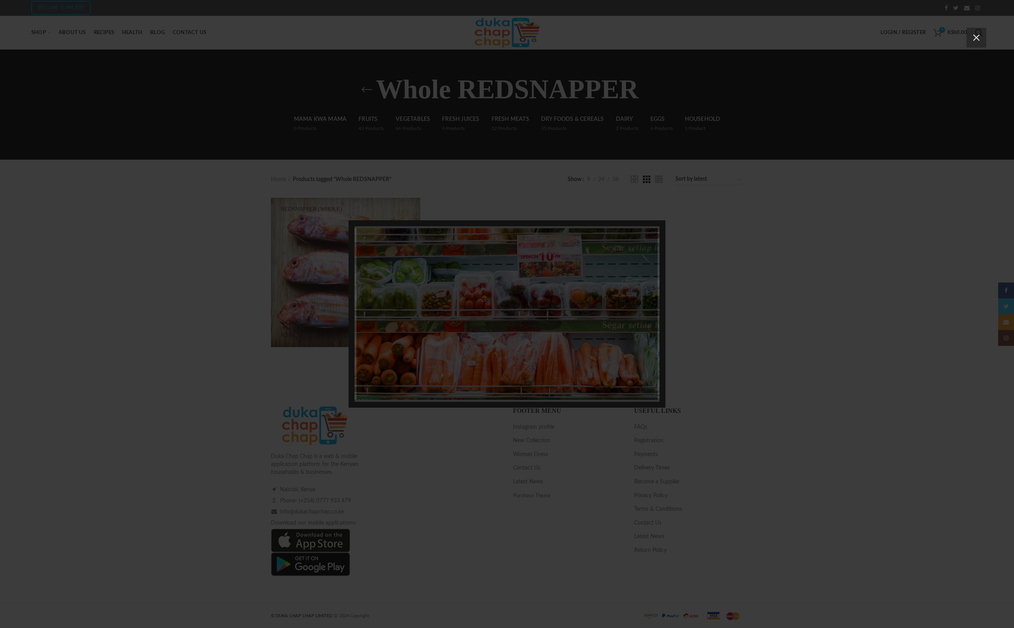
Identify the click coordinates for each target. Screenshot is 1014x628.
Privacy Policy (552, 367)
